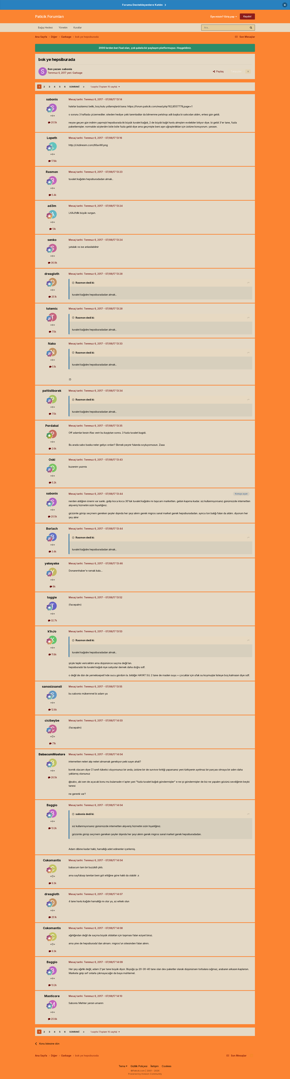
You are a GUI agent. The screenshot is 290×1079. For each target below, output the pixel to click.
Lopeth (52, 138)
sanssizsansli (52, 686)
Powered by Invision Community (145, 1073)
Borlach (52, 528)
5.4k (53, 194)
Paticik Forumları (49, 16)
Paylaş (219, 71)
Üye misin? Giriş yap (222, 16)
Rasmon (52, 172)
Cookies (166, 1066)
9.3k (53, 883)
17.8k (54, 160)
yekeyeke (52, 563)
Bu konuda (237, 27)
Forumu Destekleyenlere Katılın (142, 4)
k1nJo (52, 631)
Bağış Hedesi (45, 27)
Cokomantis (52, 860)
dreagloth (51, 274)
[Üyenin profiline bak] (42, 71)
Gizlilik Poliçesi (139, 1066)
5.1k (54, 366)
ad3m (51, 206)
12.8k (54, 709)
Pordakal (52, 425)
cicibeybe (52, 720)
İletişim (155, 1066)
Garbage (77, 72)
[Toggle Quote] (73, 282)
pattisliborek (51, 390)
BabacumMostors (52, 754)
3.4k (53, 551)
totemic (52, 308)
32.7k (53, 620)
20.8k (53, 1018)
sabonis (67, 69)
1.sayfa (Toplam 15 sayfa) (104, 86)
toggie (52, 597)
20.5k (53, 122)
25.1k (54, 296)
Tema (122, 1066)
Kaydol (247, 16)
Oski (52, 459)
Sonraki (74, 86)
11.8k (54, 654)
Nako (52, 343)
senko (51, 240)
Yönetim (63, 27)
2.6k (53, 448)
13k (54, 228)
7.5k (53, 331)
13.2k (54, 828)
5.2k (53, 482)
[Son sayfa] (83, 86)
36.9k (53, 262)
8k (54, 586)
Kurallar (78, 27)
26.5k (53, 777)
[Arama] (251, 27)
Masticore (52, 996)
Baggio (52, 805)
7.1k (54, 743)
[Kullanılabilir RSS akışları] (251, 1055)
